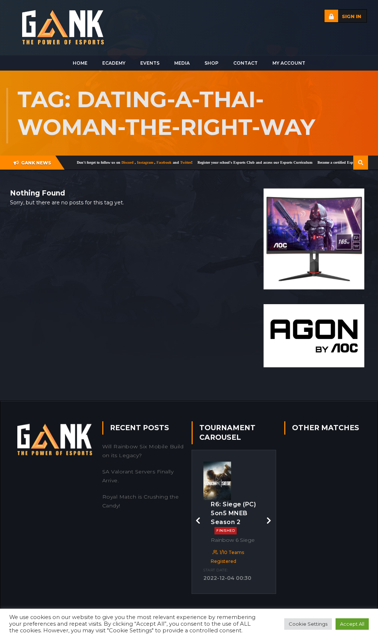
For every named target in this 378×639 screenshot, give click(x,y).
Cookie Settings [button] (308, 624)
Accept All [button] (352, 624)
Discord (111, 162)
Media (182, 63)
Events (149, 63)
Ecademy (114, 63)
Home (80, 63)
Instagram (129, 162)
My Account (288, 63)
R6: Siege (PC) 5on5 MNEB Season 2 (233, 517)
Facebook (148, 162)
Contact (245, 63)
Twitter (169, 162)
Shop (212, 63)
